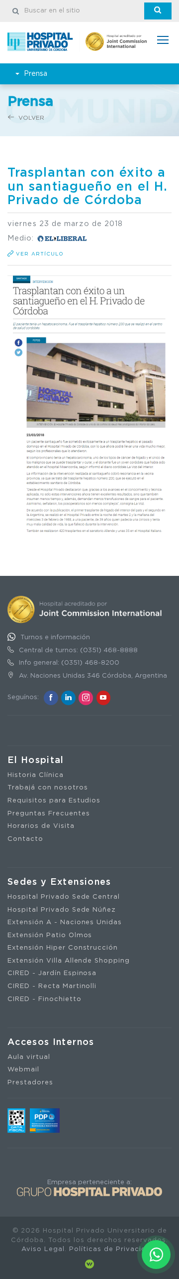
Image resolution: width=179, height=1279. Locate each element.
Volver (30, 118)
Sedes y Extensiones (59, 882)
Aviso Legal (43, 1249)
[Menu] (163, 41)
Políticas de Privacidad (112, 1249)
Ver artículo (39, 254)
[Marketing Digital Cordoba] (89, 1264)
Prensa (35, 73)
